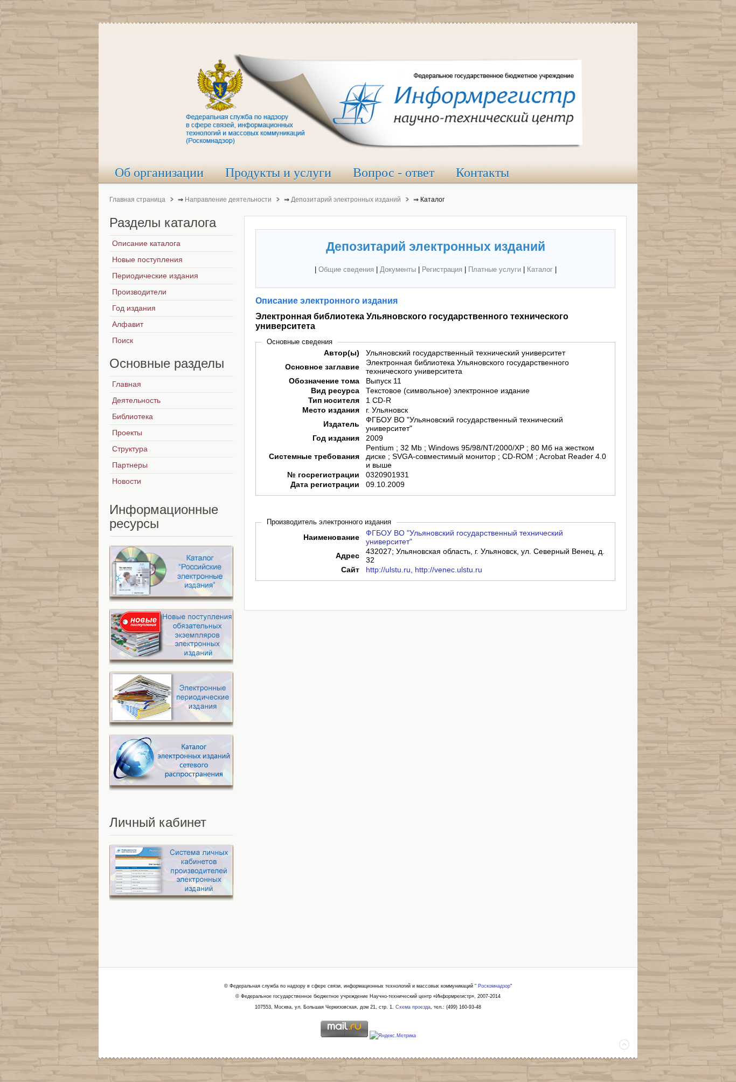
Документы (398, 269)
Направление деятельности (228, 199)
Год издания (336, 438)
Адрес (347, 555)
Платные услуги (494, 269)
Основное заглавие (322, 366)
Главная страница (137, 199)
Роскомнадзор (494, 986)
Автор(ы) (341, 352)
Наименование (331, 537)
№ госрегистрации (323, 474)
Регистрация (442, 269)
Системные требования (314, 456)
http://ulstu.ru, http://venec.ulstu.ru (424, 569)
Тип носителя (333, 400)
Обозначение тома (324, 380)
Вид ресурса (335, 390)
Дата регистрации (324, 484)
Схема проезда (413, 1007)
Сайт (350, 569)
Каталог (540, 269)
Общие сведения (346, 269)
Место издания (330, 410)
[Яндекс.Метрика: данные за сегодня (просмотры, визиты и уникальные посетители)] (393, 1036)
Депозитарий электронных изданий (346, 199)
